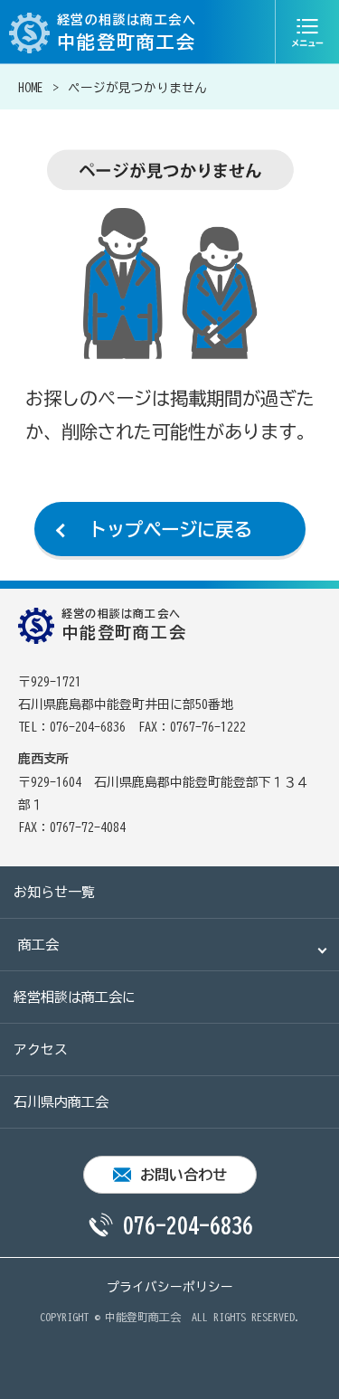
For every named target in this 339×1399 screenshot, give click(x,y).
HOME (30, 87)
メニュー (307, 31)
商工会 (38, 944)
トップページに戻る (170, 529)
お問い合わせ (183, 1174)
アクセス (41, 1049)
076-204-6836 (188, 1225)
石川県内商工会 (61, 1102)
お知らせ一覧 (54, 892)
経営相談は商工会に (75, 997)
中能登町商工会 (143, 1316)
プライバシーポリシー (170, 1287)
